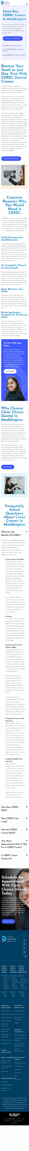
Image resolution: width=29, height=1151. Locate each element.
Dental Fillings (6, 1021)
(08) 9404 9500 (22, 994)
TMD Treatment (6, 1040)
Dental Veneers (19, 1014)
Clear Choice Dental (12, 350)
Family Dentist (5, 1011)
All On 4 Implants (20, 1035)
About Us (18, 1069)
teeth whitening (21, 248)
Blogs (16, 1076)
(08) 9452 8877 (13, 994)
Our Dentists (19, 1066)
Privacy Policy (18, 1121)
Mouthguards (5, 1043)
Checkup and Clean (7, 1014)
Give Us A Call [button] (8, 921)
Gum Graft (4, 1071)
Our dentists (5, 540)
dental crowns (18, 88)
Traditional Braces (7, 1085)
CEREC (17, 1023)
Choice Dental (9, 113)
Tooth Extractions (6, 1017)
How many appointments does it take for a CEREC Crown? (14, 844)
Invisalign (4, 1082)
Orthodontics (8, 1078)
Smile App (18, 1073)
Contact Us (18, 1079)
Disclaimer (15, 1122)
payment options (6, 453)
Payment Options (20, 1063)
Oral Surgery (8, 1057)
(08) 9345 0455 (5, 994)
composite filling (19, 604)
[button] (14, 533)
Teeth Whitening (20, 1011)
